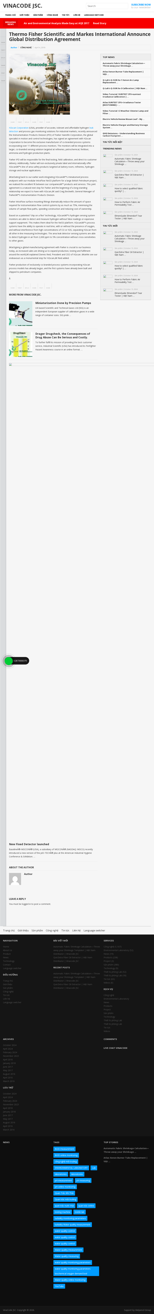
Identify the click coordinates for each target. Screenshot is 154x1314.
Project (107, 961)
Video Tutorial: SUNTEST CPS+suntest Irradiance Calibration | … (122, 95)
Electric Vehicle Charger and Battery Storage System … (125, 126)
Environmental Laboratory (116, 950)
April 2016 (8, 1077)
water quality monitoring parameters (73, 1262)
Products (108, 957)
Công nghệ (52, 15)
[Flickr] (11, 1297)
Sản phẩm (38, 15)
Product (7, 953)
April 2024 (8, 1048)
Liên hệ (76, 15)
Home (6, 946)
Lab (94, 1167)
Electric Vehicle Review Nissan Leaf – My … (124, 119)
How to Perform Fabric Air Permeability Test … (127, 203)
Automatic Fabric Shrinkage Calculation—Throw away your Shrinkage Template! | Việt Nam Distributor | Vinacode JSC (76, 950)
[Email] (38, 1297)
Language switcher (94, 15)
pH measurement (63, 1180)
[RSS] (43, 1297)
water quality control (65, 1230)
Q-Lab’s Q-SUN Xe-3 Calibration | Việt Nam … (125, 88)
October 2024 (9, 1045)
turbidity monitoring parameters (70, 1218)
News (6, 957)
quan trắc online (86, 1205)
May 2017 (8, 1070)
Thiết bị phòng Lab (113, 971)
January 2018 (9, 1063)
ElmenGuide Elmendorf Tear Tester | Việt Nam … (128, 217)
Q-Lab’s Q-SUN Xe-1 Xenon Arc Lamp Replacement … (121, 81)
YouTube (59, 1286)
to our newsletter (141, 6)
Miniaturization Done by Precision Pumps (63, 303)
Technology (8, 961)
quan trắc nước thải (64, 1205)
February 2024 (10, 1052)
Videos (107, 982)
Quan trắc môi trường (65, 1199)
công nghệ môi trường (66, 1161)
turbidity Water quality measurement (72, 1224)
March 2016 (9, 1081)
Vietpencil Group (143, 1310)
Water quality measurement (68, 1249)
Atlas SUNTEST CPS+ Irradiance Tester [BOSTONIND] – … (122, 103)
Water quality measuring (67, 1256)
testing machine (62, 1212)
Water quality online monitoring (70, 1279)
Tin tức (65, 15)
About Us (7, 950)
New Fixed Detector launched (29, 844)
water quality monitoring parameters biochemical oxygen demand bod (73, 1271)
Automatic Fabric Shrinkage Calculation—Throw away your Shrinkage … (124, 64)
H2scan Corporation (19, 127)
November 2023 (11, 1056)
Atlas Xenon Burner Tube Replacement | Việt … (123, 73)
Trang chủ (10, 15)
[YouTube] (27, 1297)
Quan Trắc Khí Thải (64, 1193)
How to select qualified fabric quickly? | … (129, 190)
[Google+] (16, 1297)
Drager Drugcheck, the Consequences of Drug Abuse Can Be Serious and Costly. (62, 335)
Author (14, 47)
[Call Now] (8, 661)
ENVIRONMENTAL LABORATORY (71, 1167)
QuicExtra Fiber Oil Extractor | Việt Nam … (129, 176)
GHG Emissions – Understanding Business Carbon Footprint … (124, 134)
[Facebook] (5, 1297)
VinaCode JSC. (22, 5)
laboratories (61, 1174)
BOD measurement (64, 1148)
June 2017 (8, 1066)
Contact (7, 964)
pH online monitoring (65, 1186)
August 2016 (9, 1074)
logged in (26, 904)
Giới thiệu (24, 15)
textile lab (79, 1212)
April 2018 (8, 1059)
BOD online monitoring (66, 1155)
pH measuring (83, 1180)
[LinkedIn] (22, 1297)
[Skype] (32, 1297)
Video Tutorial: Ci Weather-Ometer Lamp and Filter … (125, 112)
